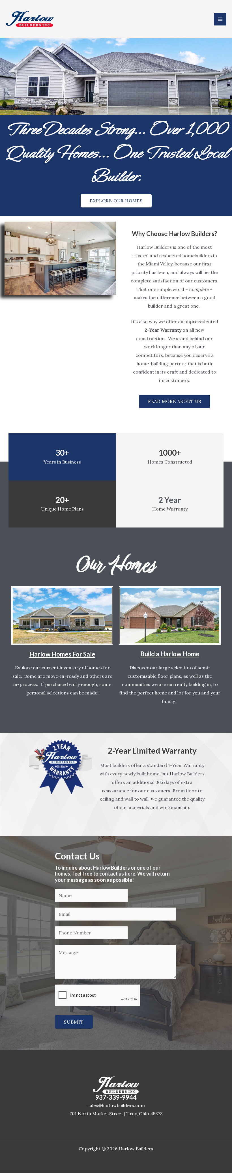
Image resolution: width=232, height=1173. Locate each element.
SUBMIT (74, 1022)
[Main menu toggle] (220, 19)
